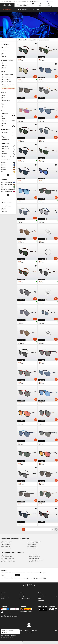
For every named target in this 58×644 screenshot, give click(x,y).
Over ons (3, 592)
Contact (2, 598)
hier (45, 578)
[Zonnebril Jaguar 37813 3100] (27, 211)
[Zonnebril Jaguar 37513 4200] (27, 372)
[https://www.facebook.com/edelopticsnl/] (50, 609)
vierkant (5, 153)
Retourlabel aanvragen (25, 598)
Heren (4, 56)
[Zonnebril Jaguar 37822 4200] (27, 473)
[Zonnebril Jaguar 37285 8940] (27, 130)
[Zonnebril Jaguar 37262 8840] (27, 150)
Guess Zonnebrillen (31, 544)
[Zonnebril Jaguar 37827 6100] (27, 413)
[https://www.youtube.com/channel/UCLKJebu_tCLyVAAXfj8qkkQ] (56, 609)
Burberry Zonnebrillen (32, 548)
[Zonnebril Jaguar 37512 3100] (27, 170)
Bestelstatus (41, 600)
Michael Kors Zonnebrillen (33, 542)
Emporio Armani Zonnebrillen (34, 541)
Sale (4, 95)
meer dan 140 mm (8, 81)
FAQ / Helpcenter (42, 595)
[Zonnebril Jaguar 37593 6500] (27, 292)
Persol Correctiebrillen (34, 555)
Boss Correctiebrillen (34, 558)
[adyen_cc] (2, 609)
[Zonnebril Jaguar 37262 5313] (27, 514)
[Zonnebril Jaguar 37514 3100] (27, 433)
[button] (7, 5)
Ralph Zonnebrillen (31, 546)
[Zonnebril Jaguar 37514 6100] (27, 393)
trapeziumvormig (7, 156)
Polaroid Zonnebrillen (6, 548)
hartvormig (5, 146)
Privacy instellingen (5, 596)
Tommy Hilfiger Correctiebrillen (36, 560)
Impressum (10, 637)
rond (4, 151)
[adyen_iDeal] (16, 609)
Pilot (4, 118)
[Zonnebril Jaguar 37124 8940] (27, 251)
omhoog (55, 630)
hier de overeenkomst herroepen (7, 631)
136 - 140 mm (7, 79)
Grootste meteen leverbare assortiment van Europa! (15, 1)
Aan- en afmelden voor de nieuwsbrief (47, 596)
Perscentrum (4, 595)
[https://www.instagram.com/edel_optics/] (53, 609)
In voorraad (5, 97)
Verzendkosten (23, 596)
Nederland (50, 1)
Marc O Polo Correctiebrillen (7, 560)
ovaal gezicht (6, 148)
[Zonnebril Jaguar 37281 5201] (27, 271)
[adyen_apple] (2, 612)
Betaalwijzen (23, 595)
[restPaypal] (12, 609)
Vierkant (5, 120)
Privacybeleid (4, 637)
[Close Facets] (8, 40)
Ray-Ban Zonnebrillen (6, 541)
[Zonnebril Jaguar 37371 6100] (27, 352)
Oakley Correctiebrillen (6, 556)
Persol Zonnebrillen (5, 544)
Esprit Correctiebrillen (34, 561)
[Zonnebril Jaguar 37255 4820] (27, 231)
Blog (39, 598)
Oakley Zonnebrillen (6, 542)
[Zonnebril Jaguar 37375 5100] (27, 453)
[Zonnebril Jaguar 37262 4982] (27, 49)
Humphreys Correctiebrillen (7, 558)
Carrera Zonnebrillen (6, 546)
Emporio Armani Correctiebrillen (8, 561)
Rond (4, 116)
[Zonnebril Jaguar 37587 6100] (27, 69)
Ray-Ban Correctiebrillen (7, 555)
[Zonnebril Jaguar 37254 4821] (27, 312)
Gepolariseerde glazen (7, 202)
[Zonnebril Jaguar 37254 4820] (27, 332)
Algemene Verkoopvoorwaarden (8, 635)
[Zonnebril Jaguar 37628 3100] (27, 191)
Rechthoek (5, 113)
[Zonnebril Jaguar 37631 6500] (27, 110)
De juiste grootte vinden (8, 88)
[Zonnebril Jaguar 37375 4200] (27, 493)
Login (40, 6)
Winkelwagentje (49, 6)
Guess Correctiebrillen (34, 556)
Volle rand (5, 132)
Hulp (39, 592)
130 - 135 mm (7, 77)
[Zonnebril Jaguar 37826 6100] (27, 90)
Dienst (21, 592)
